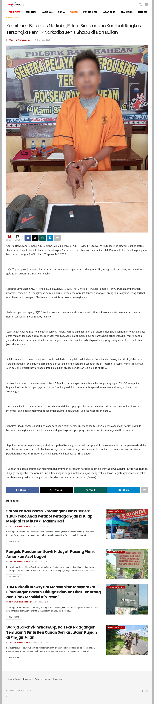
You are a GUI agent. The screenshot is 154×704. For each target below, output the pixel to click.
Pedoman (58, 679)
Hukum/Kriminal (116, 552)
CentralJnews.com (19, 40)
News (16, 17)
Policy (37, 679)
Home (9, 17)
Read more (14, 541)
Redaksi (27, 679)
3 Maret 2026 (37, 602)
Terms (47, 679)
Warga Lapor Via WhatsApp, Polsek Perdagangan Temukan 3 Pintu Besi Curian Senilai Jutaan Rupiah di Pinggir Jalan (51, 632)
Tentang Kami (13, 679)
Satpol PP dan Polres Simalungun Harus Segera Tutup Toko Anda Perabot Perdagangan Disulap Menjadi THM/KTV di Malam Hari (49, 516)
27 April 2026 (37, 526)
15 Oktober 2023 (42, 40)
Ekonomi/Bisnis (116, 511)
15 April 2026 (37, 561)
